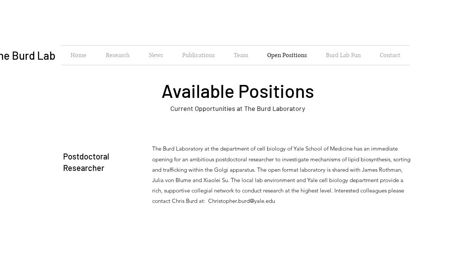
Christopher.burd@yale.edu (241, 200)
